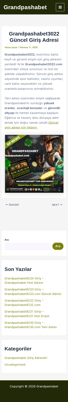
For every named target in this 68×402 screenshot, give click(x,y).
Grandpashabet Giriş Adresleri (26, 358)
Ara (7, 239)
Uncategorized (15, 364)
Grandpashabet (25, 7)
